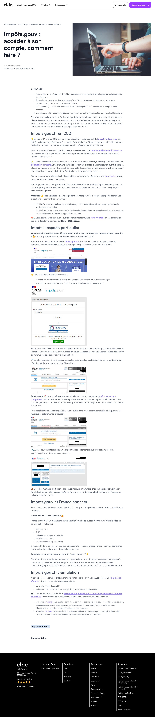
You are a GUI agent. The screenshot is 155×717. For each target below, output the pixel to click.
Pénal (93, 685)
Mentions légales (124, 709)
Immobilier (95, 677)
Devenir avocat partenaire (127, 668)
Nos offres (68, 677)
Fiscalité (94, 673)
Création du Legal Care (27, 5)
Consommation (96, 689)
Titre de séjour (96, 697)
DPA (119, 705)
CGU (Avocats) (123, 677)
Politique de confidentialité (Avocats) (127, 688)
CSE (65, 668)
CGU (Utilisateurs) (124, 673)
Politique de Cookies (125, 693)
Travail (93, 705)
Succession (95, 681)
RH (65, 673)
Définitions (122, 701)
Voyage (94, 701)
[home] (8, 5)
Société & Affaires (97, 693)
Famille (93, 668)
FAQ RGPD (122, 697)
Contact (67, 681)
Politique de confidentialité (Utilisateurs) (127, 682)
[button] (46, 4)
